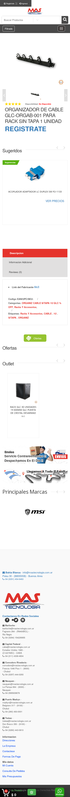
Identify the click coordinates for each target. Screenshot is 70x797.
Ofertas (38, 338)
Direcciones (8, 740)
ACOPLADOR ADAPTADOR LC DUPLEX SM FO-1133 (35, 191)
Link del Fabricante (23, 287)
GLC (36, 287)
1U (55, 313)
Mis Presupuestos (12, 776)
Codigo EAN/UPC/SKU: (20, 299)
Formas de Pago (11, 756)
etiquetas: (14, 313)
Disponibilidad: (31, 104)
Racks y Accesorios (25, 307)
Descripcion (16, 253)
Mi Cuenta (7, 765)
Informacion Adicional (20, 262)
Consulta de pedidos (13, 771)
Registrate (10, 3)
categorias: (14, 303)
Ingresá (24, 3)
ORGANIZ (23, 317)
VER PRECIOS (55, 201)
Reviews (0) (15, 272)
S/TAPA (12, 317)
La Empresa (8, 745)
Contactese (8, 751)
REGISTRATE (25, 128)
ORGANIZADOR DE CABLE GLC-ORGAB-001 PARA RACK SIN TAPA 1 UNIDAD (34, 115)
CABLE (48, 313)
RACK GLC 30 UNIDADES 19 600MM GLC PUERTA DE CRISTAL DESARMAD (18, 410)
